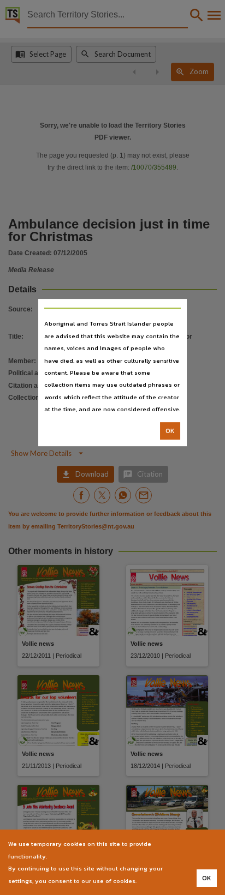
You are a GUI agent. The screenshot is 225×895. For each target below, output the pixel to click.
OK (170, 431)
